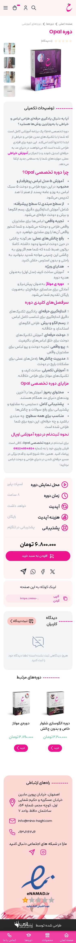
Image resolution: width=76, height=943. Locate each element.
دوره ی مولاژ (55, 284)
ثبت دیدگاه (20, 621)
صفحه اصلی (65, 24)
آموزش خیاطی (18, 153)
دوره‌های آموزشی (31, 24)
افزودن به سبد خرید (34, 556)
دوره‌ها (50, 24)
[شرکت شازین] (25, 925)
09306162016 (27, 832)
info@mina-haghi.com (35, 821)
